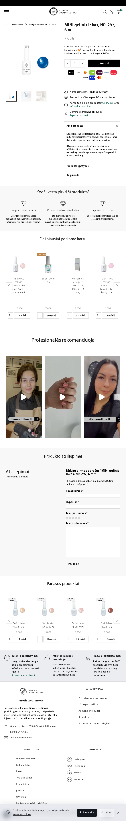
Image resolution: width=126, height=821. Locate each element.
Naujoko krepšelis (26, 765)
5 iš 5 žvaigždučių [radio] (79, 517)
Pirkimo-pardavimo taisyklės (94, 730)
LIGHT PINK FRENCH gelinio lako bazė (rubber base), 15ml (107, 285)
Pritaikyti (106, 812)
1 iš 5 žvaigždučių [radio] (67, 517)
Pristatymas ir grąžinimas (93, 704)
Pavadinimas (75, 491)
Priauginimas (23, 791)
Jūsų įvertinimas (77, 513)
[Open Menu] (6, 12)
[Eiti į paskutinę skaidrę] (9, 285)
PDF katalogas (61, 681)
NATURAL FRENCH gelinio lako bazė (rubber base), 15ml (19, 285)
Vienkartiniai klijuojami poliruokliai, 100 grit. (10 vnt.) (77, 285)
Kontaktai (84, 724)
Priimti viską (87, 812)
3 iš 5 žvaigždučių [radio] (73, 517)
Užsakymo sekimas (89, 711)
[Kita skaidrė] (117, 285)
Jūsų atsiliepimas (77, 523)
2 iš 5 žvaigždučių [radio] (70, 517)
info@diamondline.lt (81, 106)
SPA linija (21, 803)
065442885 (107, 103)
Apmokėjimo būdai (89, 717)
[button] (119, 11)
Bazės (19, 778)
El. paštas (72, 502)
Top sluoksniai (24, 784)
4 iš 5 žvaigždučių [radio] (76, 517)
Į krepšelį (22, 315)
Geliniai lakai (17, 25)
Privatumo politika (22, 814)
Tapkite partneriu (79, 115)
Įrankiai (20, 797)
